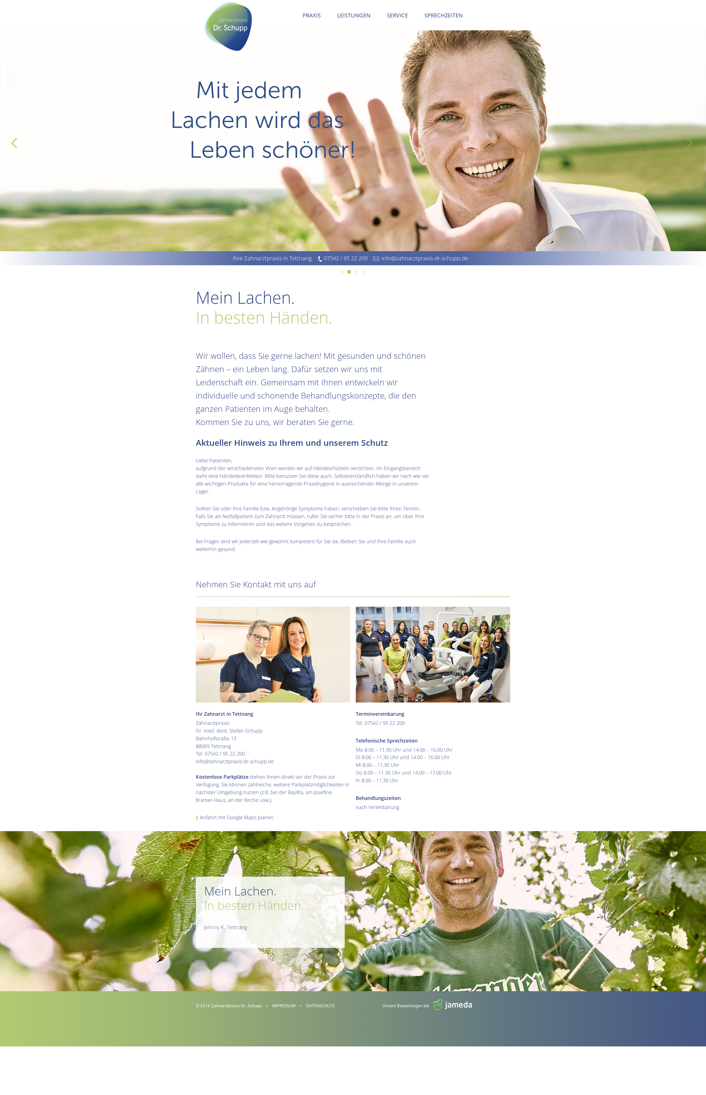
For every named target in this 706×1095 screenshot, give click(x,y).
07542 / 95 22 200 (346, 258)
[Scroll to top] (693, 1082)
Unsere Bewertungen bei (414, 1005)
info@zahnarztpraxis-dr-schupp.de (424, 258)
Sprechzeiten (443, 15)
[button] (14, 140)
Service (397, 15)
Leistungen (353, 15)
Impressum (284, 1005)
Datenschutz (320, 1005)
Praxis (312, 15)
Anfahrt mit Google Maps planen (237, 817)
